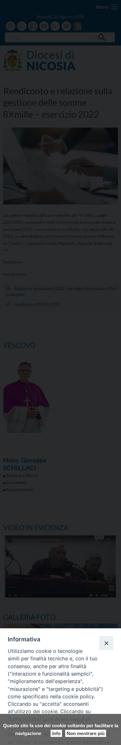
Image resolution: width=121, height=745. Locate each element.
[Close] (106, 643)
